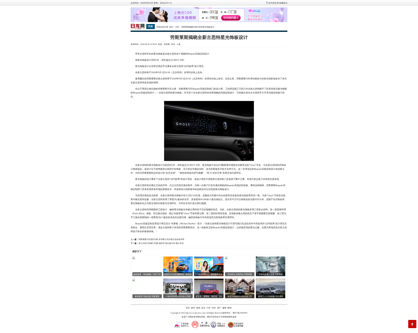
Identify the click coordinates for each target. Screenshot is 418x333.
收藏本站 (283, 3)
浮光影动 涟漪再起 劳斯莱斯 (239, 274)
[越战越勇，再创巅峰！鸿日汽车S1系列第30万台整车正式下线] (133, 258)
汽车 (177, 27)
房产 (219, 308)
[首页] (138, 29)
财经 (193, 308)
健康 (224, 308)
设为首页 (272, 3)
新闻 (198, 308)
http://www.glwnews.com (195, 313)
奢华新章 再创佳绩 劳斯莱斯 (147, 296)
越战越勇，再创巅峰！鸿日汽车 (147, 274)
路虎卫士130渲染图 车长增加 (270, 296)
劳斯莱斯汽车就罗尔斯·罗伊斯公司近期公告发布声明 (161, 239)
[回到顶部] (412, 324)
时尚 (214, 308)
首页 (171, 27)
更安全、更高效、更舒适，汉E (209, 296)
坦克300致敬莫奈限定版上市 (239, 296)
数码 (230, 308)
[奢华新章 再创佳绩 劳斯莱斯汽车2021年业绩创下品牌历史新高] (133, 280)
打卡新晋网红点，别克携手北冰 (209, 274)
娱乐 (203, 308)
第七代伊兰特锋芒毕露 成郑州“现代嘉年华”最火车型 (161, 243)
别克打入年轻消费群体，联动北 (178, 274)
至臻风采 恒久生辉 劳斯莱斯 (270, 274)
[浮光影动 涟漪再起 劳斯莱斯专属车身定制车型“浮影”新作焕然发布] (226, 258)
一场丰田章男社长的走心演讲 (178, 296)
